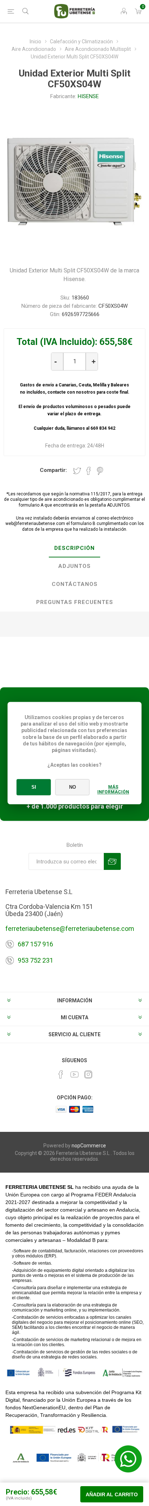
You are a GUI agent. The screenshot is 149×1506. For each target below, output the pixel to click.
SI (33, 787)
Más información (113, 789)
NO (72, 787)
